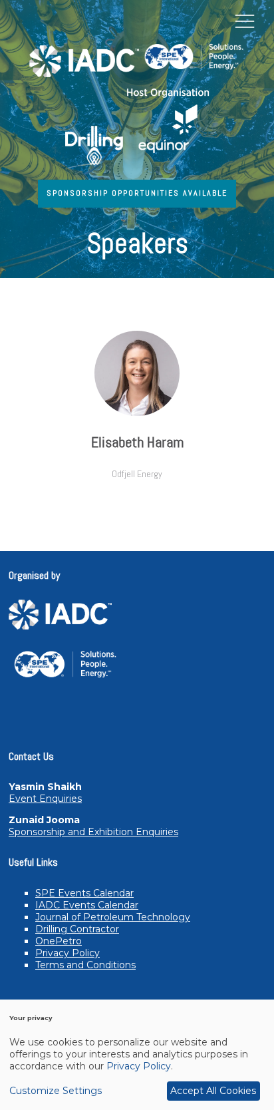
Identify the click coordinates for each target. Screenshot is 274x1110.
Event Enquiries (45, 799)
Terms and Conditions (85, 965)
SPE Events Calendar (84, 893)
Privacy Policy (67, 953)
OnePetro (58, 941)
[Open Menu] (245, 21)
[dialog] (137, 1055)
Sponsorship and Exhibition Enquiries (93, 832)
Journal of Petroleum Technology (112, 917)
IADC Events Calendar (86, 905)
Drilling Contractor (77, 929)
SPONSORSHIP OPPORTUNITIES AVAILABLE (137, 193)
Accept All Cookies (213, 1091)
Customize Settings (55, 1091)
